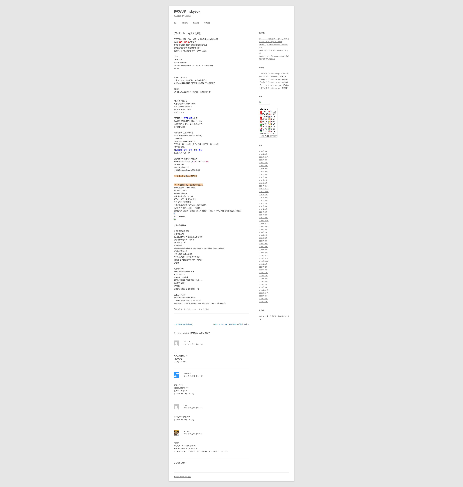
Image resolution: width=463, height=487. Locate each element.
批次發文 (207, 23)
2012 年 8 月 (263, 163)
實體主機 (276, 316)
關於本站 (185, 23)
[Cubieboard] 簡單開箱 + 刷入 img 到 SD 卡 (274, 39)
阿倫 (262, 73)
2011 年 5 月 (263, 206)
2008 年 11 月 (264, 293)
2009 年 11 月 (264, 258)
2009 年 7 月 (263, 270)
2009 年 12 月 (264, 255)
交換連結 (196, 23)
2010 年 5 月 (263, 241)
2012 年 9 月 (263, 160)
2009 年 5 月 (263, 276)
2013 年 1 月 (263, 154)
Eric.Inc (187, 431)
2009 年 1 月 (263, 287)
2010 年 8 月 (263, 232)
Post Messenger (275, 79)
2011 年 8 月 (263, 197)
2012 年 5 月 (263, 171)
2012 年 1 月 (263, 183)
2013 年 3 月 (263, 151)
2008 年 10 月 (264, 296)
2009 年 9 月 (263, 264)
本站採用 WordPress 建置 (182, 477)
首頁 (175, 23)
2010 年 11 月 (264, 223)
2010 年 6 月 (263, 238)
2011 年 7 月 (263, 200)
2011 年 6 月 (263, 203)
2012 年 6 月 (263, 168)
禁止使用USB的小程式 (183, 324)
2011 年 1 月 (263, 218)
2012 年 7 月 (263, 166)
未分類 (179, 309)
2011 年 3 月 (263, 212)
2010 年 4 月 (263, 244)
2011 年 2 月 (263, 215)
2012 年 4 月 (263, 174)
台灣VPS (262, 316)
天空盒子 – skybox (187, 11)
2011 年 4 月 (263, 209)
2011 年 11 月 (264, 189)
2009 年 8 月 (263, 267)
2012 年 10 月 (264, 157)
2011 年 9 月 (263, 195)
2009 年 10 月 (264, 261)
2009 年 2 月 (263, 284)
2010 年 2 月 (263, 250)
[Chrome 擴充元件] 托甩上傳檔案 (270, 42)
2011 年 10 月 (264, 192)
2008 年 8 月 (263, 302)
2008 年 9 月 (263, 299)
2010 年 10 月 (264, 226)
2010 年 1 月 (263, 252)
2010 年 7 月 (263, 235)
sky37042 (188, 373)
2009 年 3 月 (263, 281)
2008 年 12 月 (264, 290)
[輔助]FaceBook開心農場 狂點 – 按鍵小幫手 (231, 324)
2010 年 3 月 (263, 247)
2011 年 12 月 (264, 186)
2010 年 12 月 (264, 221)
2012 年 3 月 (263, 177)
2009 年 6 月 (263, 273)
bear (186, 405)
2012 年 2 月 (263, 180)
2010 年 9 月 (263, 229)
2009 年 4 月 (263, 278)
